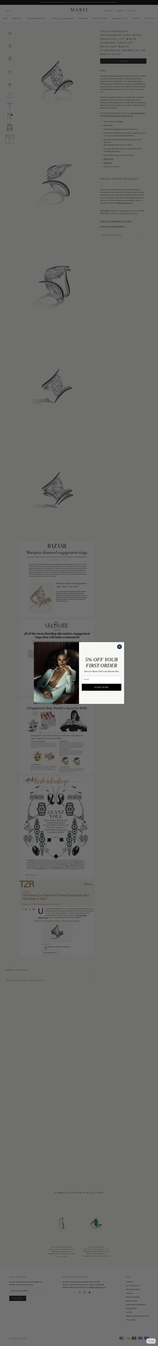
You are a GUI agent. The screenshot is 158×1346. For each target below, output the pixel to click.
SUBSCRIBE (101, 687)
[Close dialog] (119, 646)
